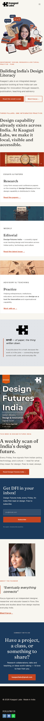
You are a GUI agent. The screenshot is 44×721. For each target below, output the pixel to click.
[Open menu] (39, 4)
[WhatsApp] (13, 716)
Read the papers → (12, 197)
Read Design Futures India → (14, 472)
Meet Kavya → (33, 99)
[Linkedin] (9, 716)
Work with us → (10, 308)
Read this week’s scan (12, 99)
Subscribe (22, 520)
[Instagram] (4, 716)
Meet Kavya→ (6, 613)
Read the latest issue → (14, 251)
